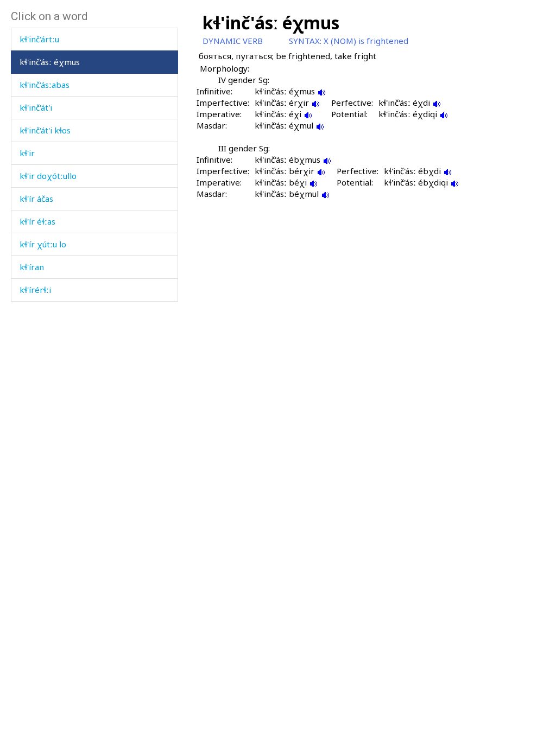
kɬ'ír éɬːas (37, 221)
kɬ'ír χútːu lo (43, 244)
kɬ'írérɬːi (35, 289)
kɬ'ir (27, 153)
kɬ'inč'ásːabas (45, 84)
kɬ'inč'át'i (36, 107)
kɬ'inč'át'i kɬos (45, 130)
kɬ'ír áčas (36, 198)
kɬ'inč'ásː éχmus (50, 61)
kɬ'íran (32, 266)
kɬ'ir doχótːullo (48, 175)
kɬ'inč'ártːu (39, 39)
